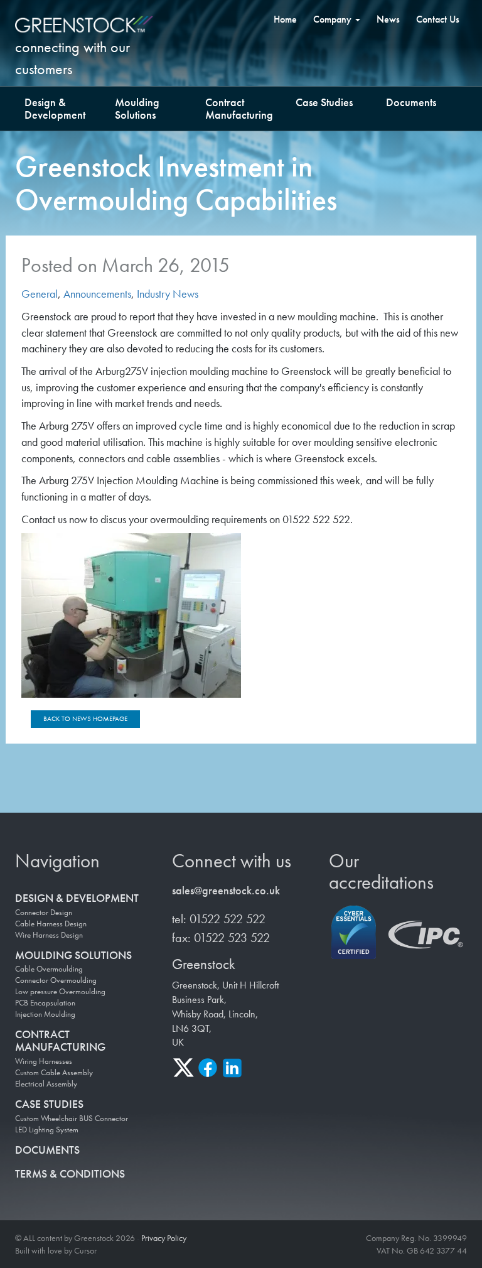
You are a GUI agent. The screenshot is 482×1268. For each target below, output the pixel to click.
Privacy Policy (163, 1238)
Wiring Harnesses (43, 1061)
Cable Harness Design (51, 924)
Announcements (97, 293)
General (39, 293)
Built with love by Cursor (56, 1250)
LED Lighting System (46, 1130)
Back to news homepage (85, 718)
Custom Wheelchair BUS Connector (71, 1119)
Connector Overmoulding (56, 980)
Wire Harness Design (49, 935)
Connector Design (43, 913)
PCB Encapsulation (45, 1003)
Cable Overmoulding (49, 969)
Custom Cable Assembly (54, 1073)
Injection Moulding (45, 1014)
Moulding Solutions (137, 108)
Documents (411, 102)
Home (285, 19)
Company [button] (333, 19)
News (388, 19)
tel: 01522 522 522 (218, 919)
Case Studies (324, 102)
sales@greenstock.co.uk (226, 890)
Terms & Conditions (70, 1173)
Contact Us (437, 19)
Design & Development (54, 108)
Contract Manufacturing (239, 108)
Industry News (167, 293)
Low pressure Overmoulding (60, 992)
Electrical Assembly (46, 1084)
